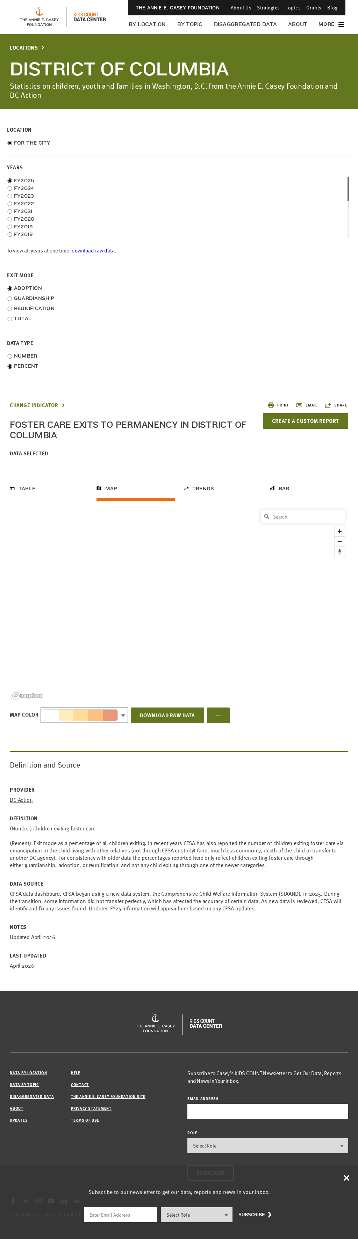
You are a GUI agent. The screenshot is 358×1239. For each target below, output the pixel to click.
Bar (284, 488)
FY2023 (24, 196)
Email (311, 405)
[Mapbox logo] (27, 696)
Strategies (268, 7)
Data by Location (28, 1072)
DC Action (21, 800)
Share (341, 405)
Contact (80, 1084)
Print (283, 405)
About (297, 24)
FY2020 (24, 219)
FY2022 (24, 203)
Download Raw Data (167, 715)
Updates (19, 1120)
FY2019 (23, 226)
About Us (241, 7)
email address (203, 1098)
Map (111, 488)
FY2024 (24, 188)
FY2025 (24, 180)
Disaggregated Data (245, 24)
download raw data (93, 250)
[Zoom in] (340, 531)
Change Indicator (34, 405)
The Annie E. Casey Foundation (178, 7)
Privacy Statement (91, 1108)
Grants (313, 7)
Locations (24, 47)
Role (192, 1132)
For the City (32, 143)
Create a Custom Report (305, 421)
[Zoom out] (340, 541)
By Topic (190, 24)
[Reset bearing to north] (340, 552)
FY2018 (23, 234)
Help (75, 1072)
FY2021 (23, 211)
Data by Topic (24, 1084)
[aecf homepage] (39, 17)
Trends (203, 488)
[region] (179, 604)
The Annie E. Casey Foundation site (108, 1096)
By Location (147, 24)
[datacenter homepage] (89, 17)
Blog (332, 7)
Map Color (24, 714)
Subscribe (251, 1214)
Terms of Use (85, 1120)
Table (27, 488)
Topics (293, 7)
